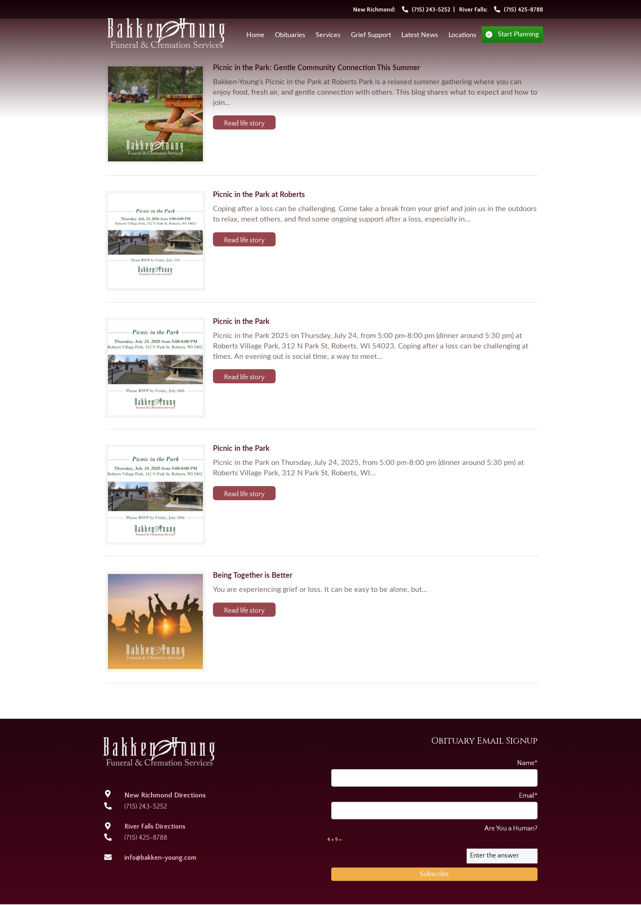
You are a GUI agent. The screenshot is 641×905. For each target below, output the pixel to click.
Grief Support (371, 35)
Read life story (244, 123)
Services (328, 35)
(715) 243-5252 (145, 806)
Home (255, 35)
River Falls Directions (154, 826)
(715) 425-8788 (145, 838)
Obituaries (290, 35)
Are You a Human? (432, 834)
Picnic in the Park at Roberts (259, 195)
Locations (462, 35)
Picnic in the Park (241, 321)
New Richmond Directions (165, 795)
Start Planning (518, 34)
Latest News (419, 35)
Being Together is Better (252, 575)
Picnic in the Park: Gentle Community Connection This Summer (316, 68)
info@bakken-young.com (160, 858)
